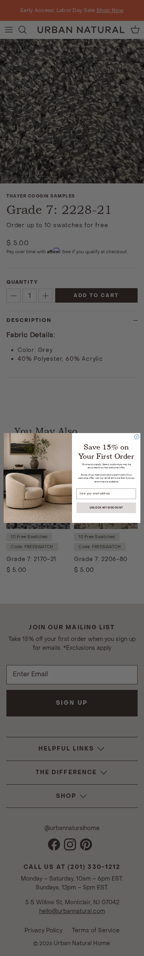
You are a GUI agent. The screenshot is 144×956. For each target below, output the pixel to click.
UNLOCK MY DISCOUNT (106, 507)
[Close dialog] (136, 437)
